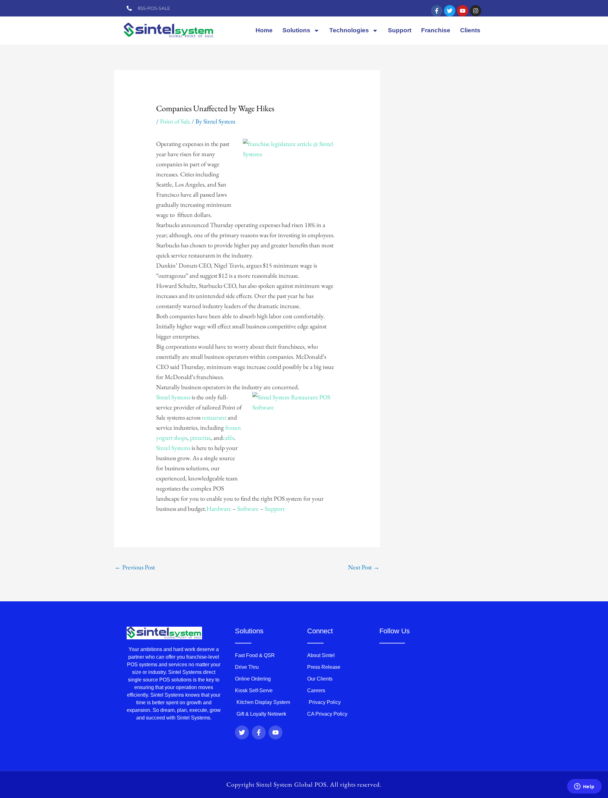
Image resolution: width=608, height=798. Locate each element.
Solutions (296, 30)
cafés (228, 438)
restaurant (214, 417)
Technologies (349, 30)
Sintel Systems (173, 397)
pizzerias (200, 438)
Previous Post (135, 567)
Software (248, 508)
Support (399, 30)
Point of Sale (175, 121)
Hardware (218, 508)
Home (264, 30)
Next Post (363, 567)
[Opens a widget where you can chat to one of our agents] (584, 787)
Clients (470, 30)
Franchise (435, 30)
